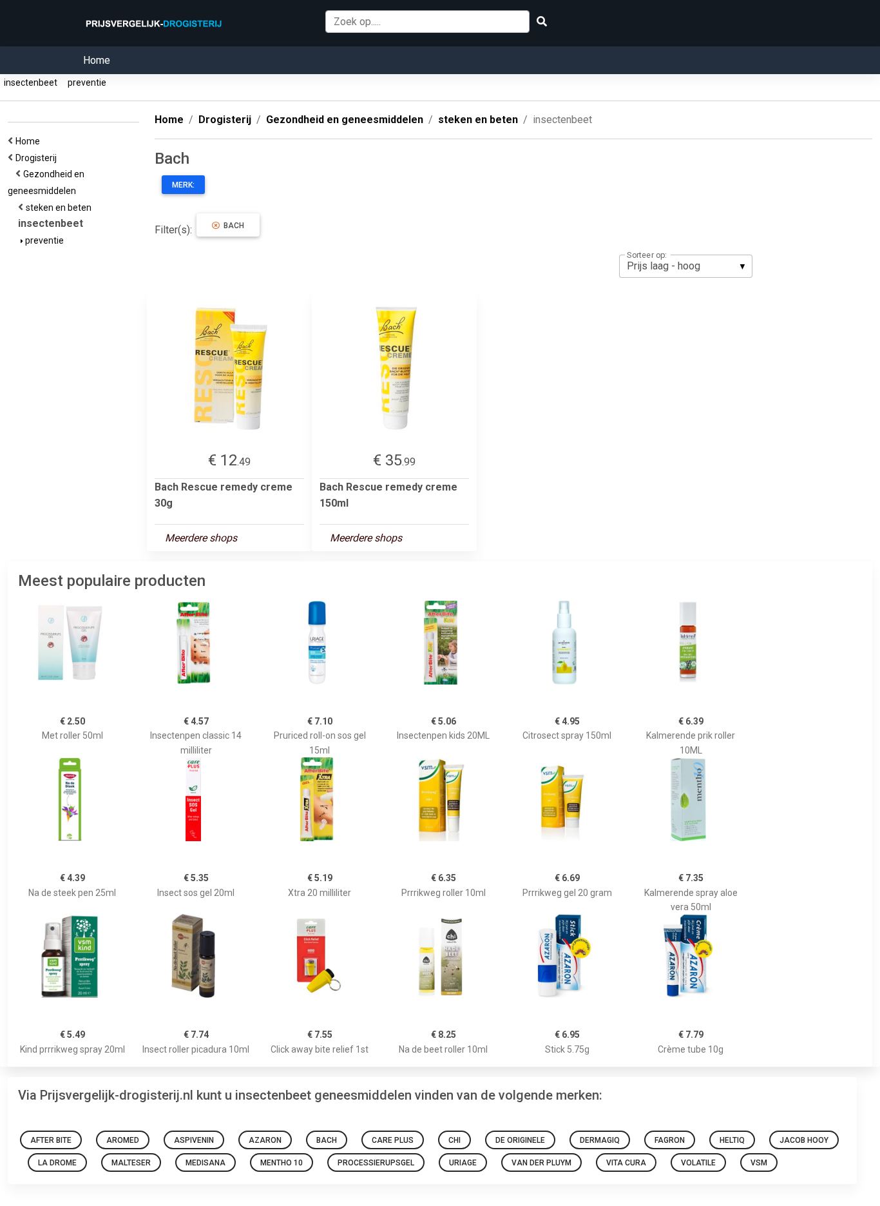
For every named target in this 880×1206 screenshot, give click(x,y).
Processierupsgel (376, 1162)
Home (96, 60)
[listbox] (685, 266)
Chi (454, 1140)
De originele (520, 1140)
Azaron (265, 1140)
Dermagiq (600, 1140)
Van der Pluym (541, 1162)
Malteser (131, 1162)
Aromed (122, 1140)
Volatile (698, 1162)
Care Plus (393, 1140)
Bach (232, 225)
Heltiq (732, 1140)
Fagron (670, 1140)
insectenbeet (30, 82)
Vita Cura (626, 1162)
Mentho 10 (281, 1162)
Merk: (183, 185)
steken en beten (60, 207)
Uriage (463, 1162)
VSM (759, 1162)
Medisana (205, 1162)
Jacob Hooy (804, 1140)
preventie (87, 82)
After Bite (51, 1140)
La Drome (57, 1162)
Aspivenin (194, 1140)
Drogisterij (38, 158)
